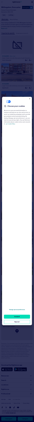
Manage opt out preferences (17, 309)
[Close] (29, 98)
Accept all (17, 316)
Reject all (16, 322)
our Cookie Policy (10, 124)
